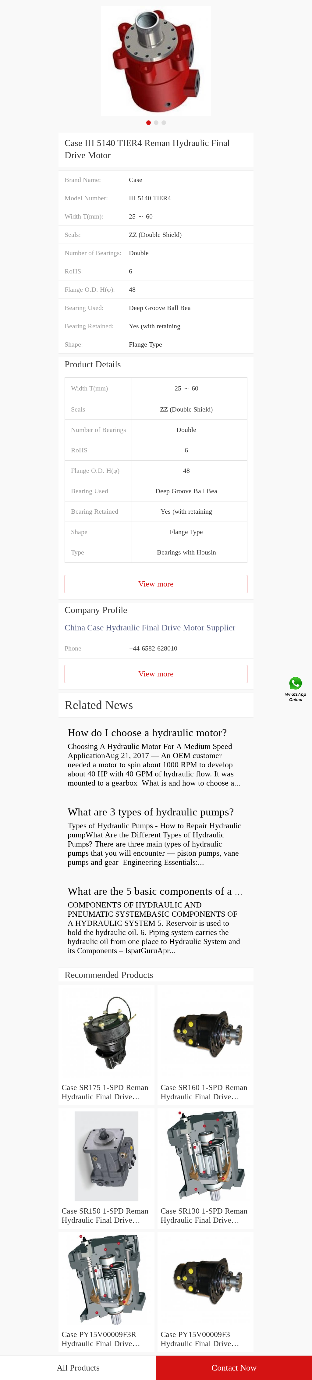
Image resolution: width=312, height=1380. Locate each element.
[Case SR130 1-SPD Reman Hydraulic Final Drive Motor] (206, 1201)
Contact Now (234, 1367)
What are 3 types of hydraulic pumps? (151, 812)
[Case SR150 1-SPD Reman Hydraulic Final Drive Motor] (106, 1201)
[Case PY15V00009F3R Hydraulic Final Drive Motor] (106, 1325)
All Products (78, 1367)
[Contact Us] (296, 690)
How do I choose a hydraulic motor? (147, 733)
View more (156, 583)
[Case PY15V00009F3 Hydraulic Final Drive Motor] (206, 1325)
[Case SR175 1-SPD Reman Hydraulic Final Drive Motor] (106, 1078)
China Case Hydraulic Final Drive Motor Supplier (150, 627)
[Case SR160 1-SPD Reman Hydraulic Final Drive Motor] (206, 1078)
